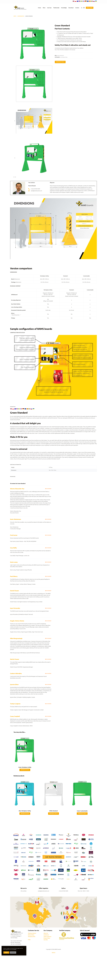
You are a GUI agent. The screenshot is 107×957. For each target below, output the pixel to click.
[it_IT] (92, 1)
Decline (13, 952)
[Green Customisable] (82, 794)
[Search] (81, 7)
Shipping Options (32, 933)
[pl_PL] (76, 1)
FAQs (29, 939)
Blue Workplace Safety (25, 811)
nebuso (53, 952)
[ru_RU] (94, 1)
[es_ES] (90, 1)
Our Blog (46, 939)
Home (39, 7)
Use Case (49, 7)
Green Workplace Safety (24, 767)
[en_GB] (74, 1)
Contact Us (46, 934)
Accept (6, 952)
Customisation (63, 57)
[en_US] (80, 1)
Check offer (89, 7)
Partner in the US (25, 769)
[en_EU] (88, 1)
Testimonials (56, 7)
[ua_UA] (96, 1)
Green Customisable (82, 811)
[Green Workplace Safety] (25, 750)
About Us (46, 933)
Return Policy (31, 934)
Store (44, 7)
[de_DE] (86, 1)
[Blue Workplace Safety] (25, 794)
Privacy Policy (47, 938)
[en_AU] (78, 1)
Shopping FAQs (31, 936)
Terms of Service (47, 936)
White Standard (53, 811)
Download (70, 7)
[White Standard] (53, 794)
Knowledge (64, 7)
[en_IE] (82, 1)
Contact (77, 7)
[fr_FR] (84, 1)
